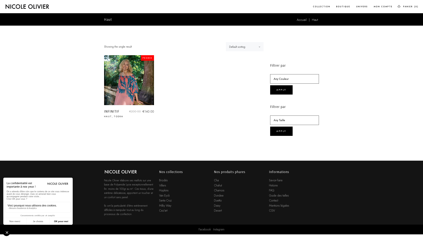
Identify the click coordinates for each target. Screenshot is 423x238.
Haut (108, 116)
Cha (216, 180)
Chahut (218, 185)
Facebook (205, 229)
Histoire (273, 185)
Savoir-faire (276, 180)
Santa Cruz (165, 200)
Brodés (163, 180)
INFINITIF (111, 111)
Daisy (217, 205)
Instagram (218, 229)
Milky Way (165, 205)
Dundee (219, 195)
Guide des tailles (279, 195)
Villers (162, 185)
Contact (273, 200)
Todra (118, 116)
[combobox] (245, 46)
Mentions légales (279, 205)
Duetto (218, 200)
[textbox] (294, 79)
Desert (218, 210)
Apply (281, 89)
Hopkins (164, 190)
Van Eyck (164, 195)
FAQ (271, 190)
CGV (272, 210)
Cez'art (163, 210)
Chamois (219, 190)
